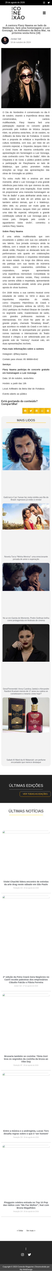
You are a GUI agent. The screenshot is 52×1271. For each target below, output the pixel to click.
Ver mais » (30, 1231)
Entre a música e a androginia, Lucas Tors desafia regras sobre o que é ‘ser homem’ (26, 1132)
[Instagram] (44, 3)
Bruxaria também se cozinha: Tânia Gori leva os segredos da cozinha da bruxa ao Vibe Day (26, 1059)
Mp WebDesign (26, 1269)
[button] (44, 13)
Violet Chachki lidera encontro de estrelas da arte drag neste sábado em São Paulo (26, 883)
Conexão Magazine (26, 1267)
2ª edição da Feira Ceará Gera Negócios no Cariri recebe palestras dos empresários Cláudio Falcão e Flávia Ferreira (26, 980)
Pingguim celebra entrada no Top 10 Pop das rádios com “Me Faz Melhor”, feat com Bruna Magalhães (26, 1205)
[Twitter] (49, 3)
